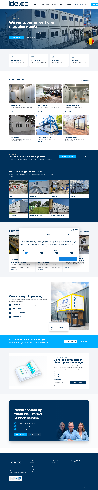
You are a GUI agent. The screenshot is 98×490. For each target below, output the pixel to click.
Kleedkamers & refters (35, 464)
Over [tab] (69, 234)
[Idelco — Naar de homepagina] (18, 4)
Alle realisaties (84, 231)
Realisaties (52, 462)
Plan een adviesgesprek (67, 156)
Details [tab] (49, 234)
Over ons (52, 464)
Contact (52, 466)
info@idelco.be (76, 466)
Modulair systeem (54, 460)
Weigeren (30, 258)
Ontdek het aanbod (31, 37)
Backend (87, 487)
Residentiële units (34, 469)
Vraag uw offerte (70, 341)
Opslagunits (32, 466)
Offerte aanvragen (15, 37)
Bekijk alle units (84, 80)
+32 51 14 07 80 (80, 4)
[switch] (41, 253)
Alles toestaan (68, 258)
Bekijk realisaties (83, 156)
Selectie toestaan (49, 258)
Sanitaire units (33, 460)
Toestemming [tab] (29, 234)
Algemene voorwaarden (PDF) (79, 487)
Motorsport (32, 471)
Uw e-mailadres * (58, 379)
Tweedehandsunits (34, 467)
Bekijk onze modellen (78, 382)
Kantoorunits (32, 462)
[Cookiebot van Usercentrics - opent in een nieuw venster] (72, 230)
